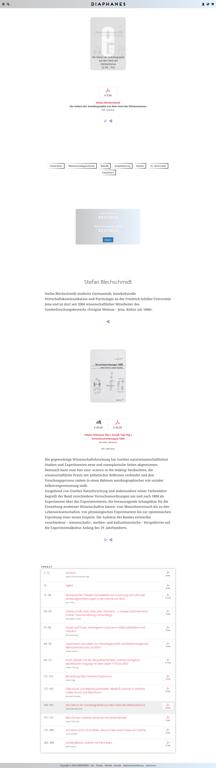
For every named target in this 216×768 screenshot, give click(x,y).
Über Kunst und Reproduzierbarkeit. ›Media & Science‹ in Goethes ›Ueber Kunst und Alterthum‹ (105, 690)
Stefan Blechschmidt (108, 102)
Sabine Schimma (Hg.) (97, 434)
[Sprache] (208, 4)
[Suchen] (8, 4)
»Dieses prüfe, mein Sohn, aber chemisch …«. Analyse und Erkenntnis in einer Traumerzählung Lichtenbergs (107, 613)
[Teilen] (111, 121)
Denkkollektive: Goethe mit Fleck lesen (89, 742)
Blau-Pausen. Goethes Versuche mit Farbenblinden (96, 717)
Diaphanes (108, 4)
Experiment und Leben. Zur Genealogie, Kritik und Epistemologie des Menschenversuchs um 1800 (107, 645)
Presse (99, 765)
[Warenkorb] (212, 4)
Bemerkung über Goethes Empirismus (89, 676)
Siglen (69, 585)
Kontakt (117, 765)
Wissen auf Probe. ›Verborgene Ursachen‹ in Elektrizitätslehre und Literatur (105, 629)
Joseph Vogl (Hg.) (122, 434)
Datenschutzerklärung (133, 765)
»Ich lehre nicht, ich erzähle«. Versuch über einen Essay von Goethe (106, 730)
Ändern (108, 239)
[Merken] (105, 121)
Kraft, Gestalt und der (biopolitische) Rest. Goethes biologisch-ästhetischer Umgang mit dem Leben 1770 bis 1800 (103, 661)
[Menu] (3, 4)
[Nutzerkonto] (203, 4)
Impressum (151, 765)
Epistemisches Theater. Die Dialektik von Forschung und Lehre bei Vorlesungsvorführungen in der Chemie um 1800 (105, 597)
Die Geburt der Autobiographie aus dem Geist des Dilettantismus (105, 705)
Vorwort (71, 572)
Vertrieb (108, 765)
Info (92, 765)
